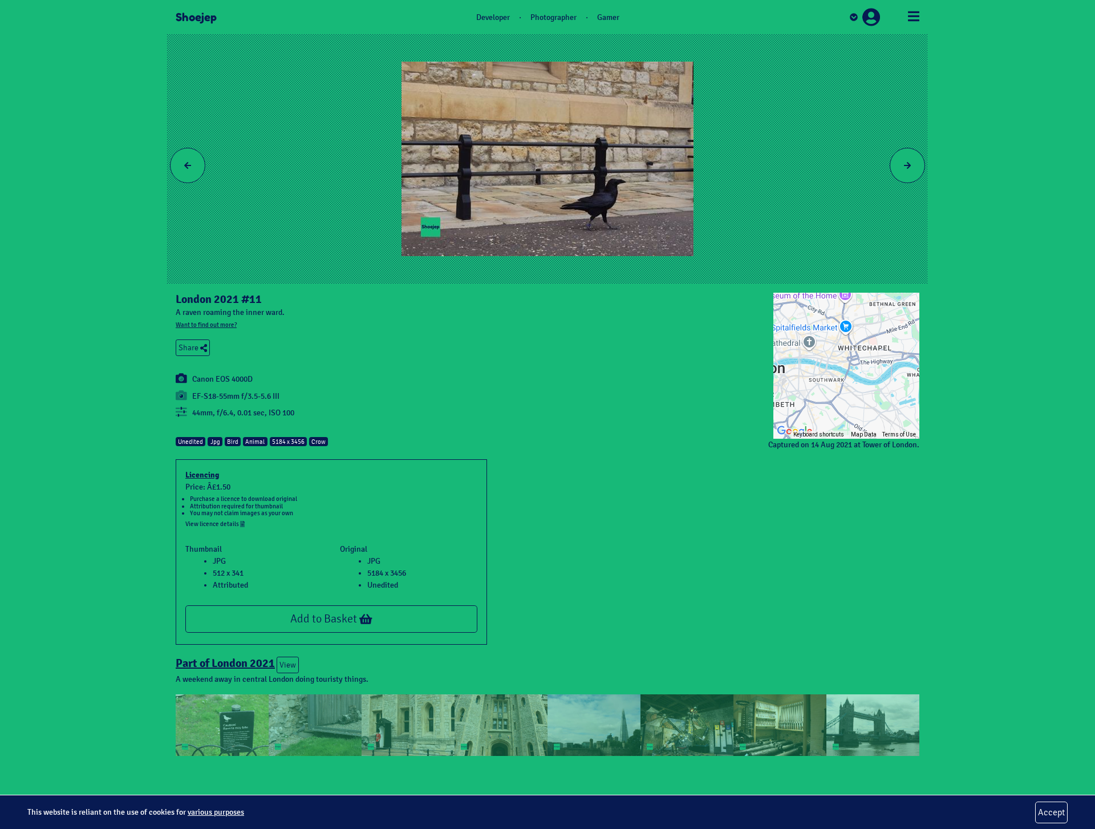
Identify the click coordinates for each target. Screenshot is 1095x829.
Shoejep (196, 17)
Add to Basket (324, 618)
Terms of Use (899, 434)
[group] (846, 366)
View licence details (212, 524)
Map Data (864, 434)
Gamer (608, 17)
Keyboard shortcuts (818, 434)
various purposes (216, 812)
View (287, 665)
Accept (1051, 812)
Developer (493, 17)
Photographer (553, 17)
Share (189, 348)
